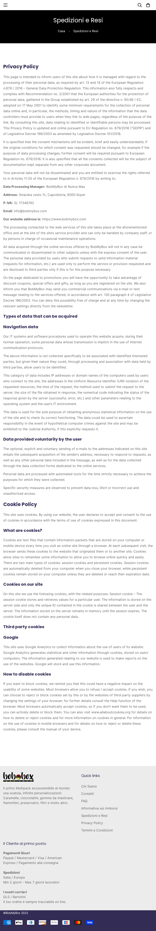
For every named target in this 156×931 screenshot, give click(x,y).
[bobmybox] (78, 5)
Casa (61, 31)
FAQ (84, 801)
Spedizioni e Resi (94, 816)
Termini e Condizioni (97, 830)
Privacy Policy (92, 823)
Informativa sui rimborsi (99, 808)
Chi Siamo (89, 786)
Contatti (87, 794)
